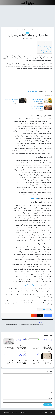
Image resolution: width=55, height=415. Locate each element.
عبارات (48, 309)
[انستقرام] (37, 326)
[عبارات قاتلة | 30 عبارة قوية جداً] (34, 356)
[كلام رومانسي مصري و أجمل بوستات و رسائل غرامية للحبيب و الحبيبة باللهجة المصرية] (46, 341)
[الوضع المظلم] (46, 3)
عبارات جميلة (41, 309)
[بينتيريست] (35, 315)
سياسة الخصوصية (11, 412)
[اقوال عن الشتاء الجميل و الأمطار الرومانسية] (8, 356)
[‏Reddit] (32, 315)
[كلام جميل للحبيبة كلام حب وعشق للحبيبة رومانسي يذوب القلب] (21, 356)
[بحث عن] (48, 3)
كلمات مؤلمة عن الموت (45, 52)
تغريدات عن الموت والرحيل (44, 50)
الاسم (51, 392)
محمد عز (30, 38)
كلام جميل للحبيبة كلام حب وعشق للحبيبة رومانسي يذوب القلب (21, 362)
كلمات (35, 29)
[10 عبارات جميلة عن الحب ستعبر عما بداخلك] (46, 356)
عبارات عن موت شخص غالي (44, 45)
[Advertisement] (43, 16)
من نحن (16, 412)
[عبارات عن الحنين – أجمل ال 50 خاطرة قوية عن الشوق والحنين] (48, 107)
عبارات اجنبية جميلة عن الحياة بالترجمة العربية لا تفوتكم (9, 347)
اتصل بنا (24, 412)
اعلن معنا (20, 412)
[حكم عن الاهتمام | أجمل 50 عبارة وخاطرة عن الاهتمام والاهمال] (48, 100)
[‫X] (39, 326)
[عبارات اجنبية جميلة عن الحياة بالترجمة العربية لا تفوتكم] (8, 341)
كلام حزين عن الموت (46, 48)
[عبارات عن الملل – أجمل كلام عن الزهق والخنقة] (22, 100)
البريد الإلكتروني (49, 398)
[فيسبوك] (41, 326)
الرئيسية (39, 29)
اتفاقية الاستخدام (4, 412)
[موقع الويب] (42, 326)
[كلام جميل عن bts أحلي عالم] (34, 341)
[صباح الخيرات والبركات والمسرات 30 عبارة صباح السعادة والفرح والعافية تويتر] (21, 341)
